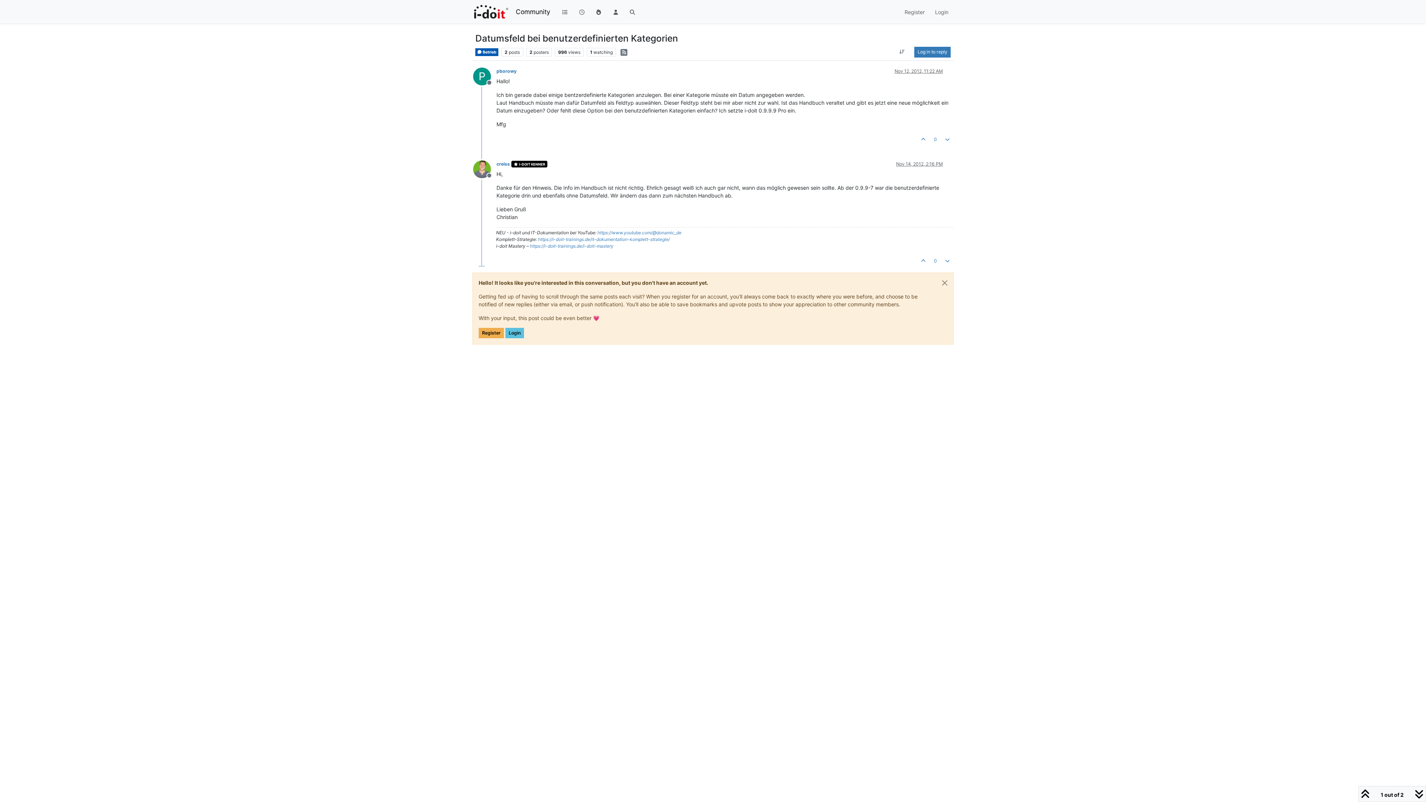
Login (515, 333)
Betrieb (489, 52)
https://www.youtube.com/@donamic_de (639, 232)
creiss (503, 164)
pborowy (507, 71)
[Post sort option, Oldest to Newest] (902, 52)
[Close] (944, 283)
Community (533, 12)
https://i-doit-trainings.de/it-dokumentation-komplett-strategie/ (604, 239)
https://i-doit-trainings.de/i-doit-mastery (571, 246)
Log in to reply (932, 52)
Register (491, 333)
